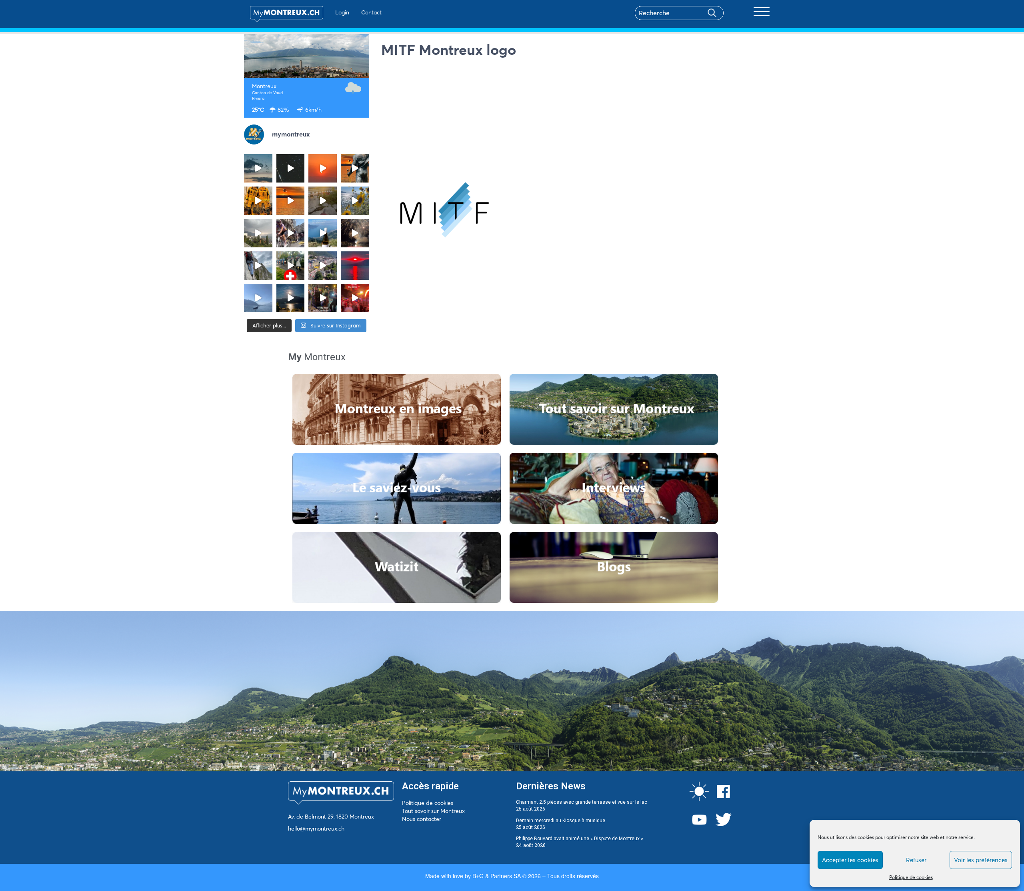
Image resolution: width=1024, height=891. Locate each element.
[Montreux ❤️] (322, 298)
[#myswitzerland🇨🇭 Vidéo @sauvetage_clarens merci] (355, 233)
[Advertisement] (580, 118)
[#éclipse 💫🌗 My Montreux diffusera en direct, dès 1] (290, 201)
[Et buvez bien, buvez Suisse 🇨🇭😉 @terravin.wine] (322, 233)
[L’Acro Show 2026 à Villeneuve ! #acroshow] (258, 168)
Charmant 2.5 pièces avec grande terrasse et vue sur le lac (581, 802)
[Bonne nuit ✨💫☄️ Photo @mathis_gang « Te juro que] (290, 298)
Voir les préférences (981, 860)
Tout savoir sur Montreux (433, 811)
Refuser (916, 860)
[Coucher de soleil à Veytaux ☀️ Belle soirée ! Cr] (355, 265)
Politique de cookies (911, 877)
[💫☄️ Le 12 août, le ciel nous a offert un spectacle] (290, 168)
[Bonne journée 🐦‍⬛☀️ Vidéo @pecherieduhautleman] (258, 298)
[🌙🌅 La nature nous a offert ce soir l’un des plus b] (322, 168)
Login (342, 12)
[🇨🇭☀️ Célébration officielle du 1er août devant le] (290, 265)
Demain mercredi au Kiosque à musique (560, 820)
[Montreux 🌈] (355, 298)
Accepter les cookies (850, 860)
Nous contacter (421, 819)
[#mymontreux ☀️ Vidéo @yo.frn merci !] (322, 265)
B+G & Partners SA (496, 876)
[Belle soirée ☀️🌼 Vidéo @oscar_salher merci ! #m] (355, 201)
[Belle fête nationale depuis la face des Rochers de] (258, 265)
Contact (371, 12)
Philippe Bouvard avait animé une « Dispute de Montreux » (579, 838)
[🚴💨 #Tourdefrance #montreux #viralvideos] (290, 233)
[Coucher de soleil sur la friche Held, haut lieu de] (322, 201)
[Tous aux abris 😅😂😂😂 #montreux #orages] (258, 233)
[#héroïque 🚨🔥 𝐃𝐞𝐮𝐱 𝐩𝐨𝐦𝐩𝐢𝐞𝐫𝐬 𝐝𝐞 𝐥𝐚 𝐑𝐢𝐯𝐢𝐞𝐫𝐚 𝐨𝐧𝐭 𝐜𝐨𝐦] (258, 201)
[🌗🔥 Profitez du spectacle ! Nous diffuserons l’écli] (355, 168)
